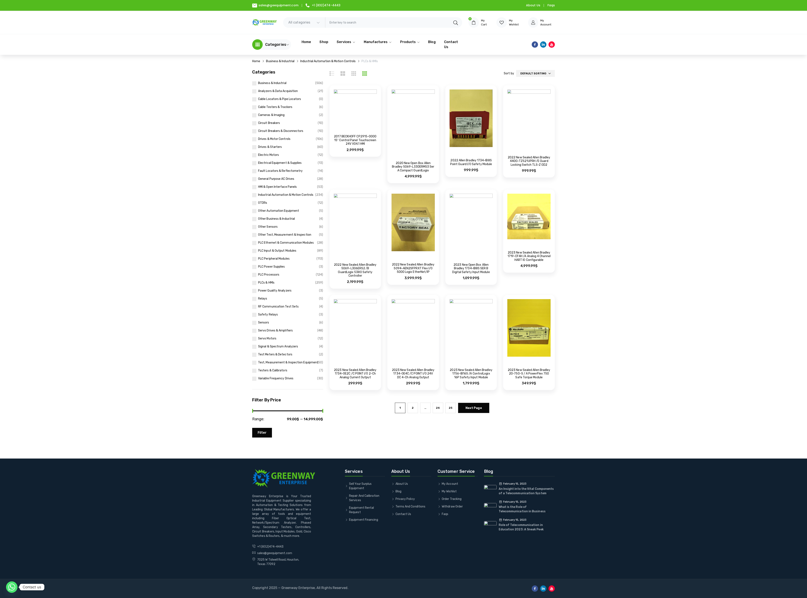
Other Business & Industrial (276, 219)
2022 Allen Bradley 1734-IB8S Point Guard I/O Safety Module (471, 162)
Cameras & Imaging (271, 115)
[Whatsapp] (11, 587)
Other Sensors (268, 227)
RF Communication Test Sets (278, 306)
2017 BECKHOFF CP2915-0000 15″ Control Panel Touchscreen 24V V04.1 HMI (355, 140)
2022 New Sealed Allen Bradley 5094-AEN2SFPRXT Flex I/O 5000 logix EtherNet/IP (413, 268)
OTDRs (262, 203)
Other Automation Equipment (278, 211)
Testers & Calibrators (272, 370)
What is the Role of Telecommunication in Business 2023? (522, 511)
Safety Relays (268, 314)
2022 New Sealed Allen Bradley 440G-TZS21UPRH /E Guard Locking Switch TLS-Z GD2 (529, 161)
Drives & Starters (270, 147)
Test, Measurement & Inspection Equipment (288, 362)
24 (438, 407)
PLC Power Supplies (271, 266)
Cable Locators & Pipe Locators (279, 99)
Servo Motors (267, 338)
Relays (262, 298)
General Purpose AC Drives (276, 179)
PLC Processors (268, 274)
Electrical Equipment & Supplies (280, 163)
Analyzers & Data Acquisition (278, 91)
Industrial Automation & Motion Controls (328, 61)
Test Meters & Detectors (275, 354)
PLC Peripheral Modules (274, 258)
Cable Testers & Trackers (275, 107)
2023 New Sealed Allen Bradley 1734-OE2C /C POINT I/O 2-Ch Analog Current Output (355, 373)
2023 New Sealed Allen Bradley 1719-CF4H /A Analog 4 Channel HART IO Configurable (529, 256)
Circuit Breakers (269, 123)
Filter (262, 433)
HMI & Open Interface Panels (277, 187)
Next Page (473, 408)
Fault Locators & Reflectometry (280, 171)
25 (450, 407)
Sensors (263, 322)
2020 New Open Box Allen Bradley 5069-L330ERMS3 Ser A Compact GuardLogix (413, 166)
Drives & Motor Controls (274, 139)
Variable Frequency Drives (275, 378)
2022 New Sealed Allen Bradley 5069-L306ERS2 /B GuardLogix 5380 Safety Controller (355, 270)
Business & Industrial (280, 61)
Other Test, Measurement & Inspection (284, 235)
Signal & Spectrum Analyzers (278, 346)
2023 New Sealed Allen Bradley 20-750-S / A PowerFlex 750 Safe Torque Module (529, 373)
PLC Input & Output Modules (277, 250)
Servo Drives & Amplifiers (275, 330)
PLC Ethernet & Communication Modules (286, 242)
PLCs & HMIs (266, 282)
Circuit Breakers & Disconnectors (280, 131)
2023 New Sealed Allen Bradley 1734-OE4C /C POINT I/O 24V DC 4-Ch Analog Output (413, 373)
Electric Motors (268, 155)
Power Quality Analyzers (274, 290)
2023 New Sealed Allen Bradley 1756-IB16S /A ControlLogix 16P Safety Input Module (471, 373)
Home (256, 61)
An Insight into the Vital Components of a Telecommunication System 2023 (526, 493)
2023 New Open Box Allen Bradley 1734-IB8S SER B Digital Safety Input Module (471, 268)
